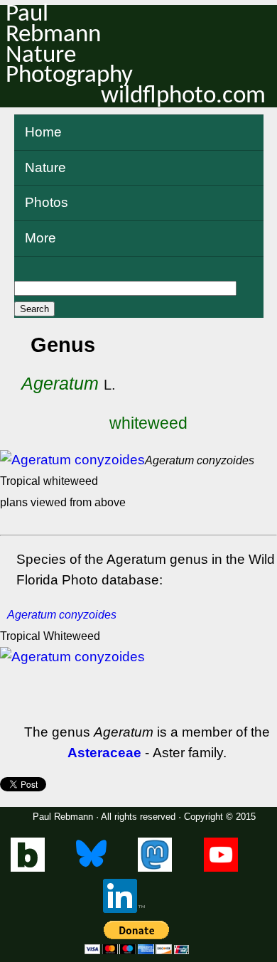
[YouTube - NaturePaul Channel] (221, 868)
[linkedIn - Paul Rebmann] (124, 909)
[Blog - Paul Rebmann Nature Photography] (28, 868)
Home (43, 131)
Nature (45, 167)
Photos (46, 202)
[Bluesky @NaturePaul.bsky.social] (91, 868)
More (40, 237)
